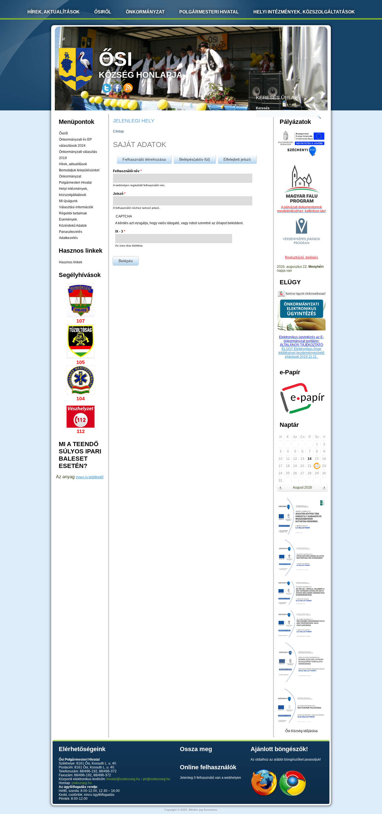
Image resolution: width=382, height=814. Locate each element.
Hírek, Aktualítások (53, 12)
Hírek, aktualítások (73, 164)
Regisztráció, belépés (301, 257)
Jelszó (119, 194)
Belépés (194, 159)
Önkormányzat (145, 12)
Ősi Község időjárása (301, 731)
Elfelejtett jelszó (237, 159)
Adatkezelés (68, 238)
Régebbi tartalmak (73, 213)
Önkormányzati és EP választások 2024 (75, 143)
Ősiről (102, 12)
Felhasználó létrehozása (144, 159)
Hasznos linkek (70, 262)
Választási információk (76, 207)
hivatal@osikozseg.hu (123, 779)
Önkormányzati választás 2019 (78, 155)
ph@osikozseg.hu (156, 779)
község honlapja (141, 63)
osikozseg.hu (82, 783)
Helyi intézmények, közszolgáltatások (304, 12)
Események (68, 219)
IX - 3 (120, 231)
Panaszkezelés (70, 232)
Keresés (263, 108)
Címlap (118, 131)
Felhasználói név (127, 171)
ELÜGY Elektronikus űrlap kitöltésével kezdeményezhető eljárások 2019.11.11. (301, 353)
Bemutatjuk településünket (79, 170)
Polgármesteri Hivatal (209, 12)
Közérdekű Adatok (73, 226)
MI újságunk (68, 201)
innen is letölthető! (89, 477)
